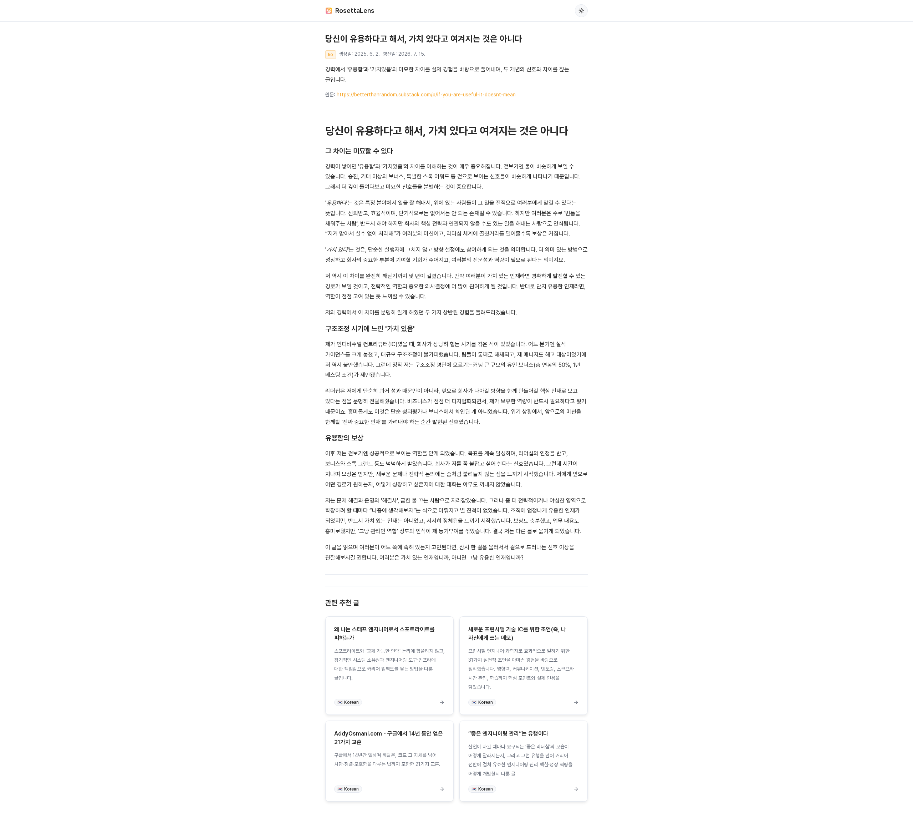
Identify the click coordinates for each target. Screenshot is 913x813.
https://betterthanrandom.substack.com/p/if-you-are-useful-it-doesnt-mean (426, 94)
